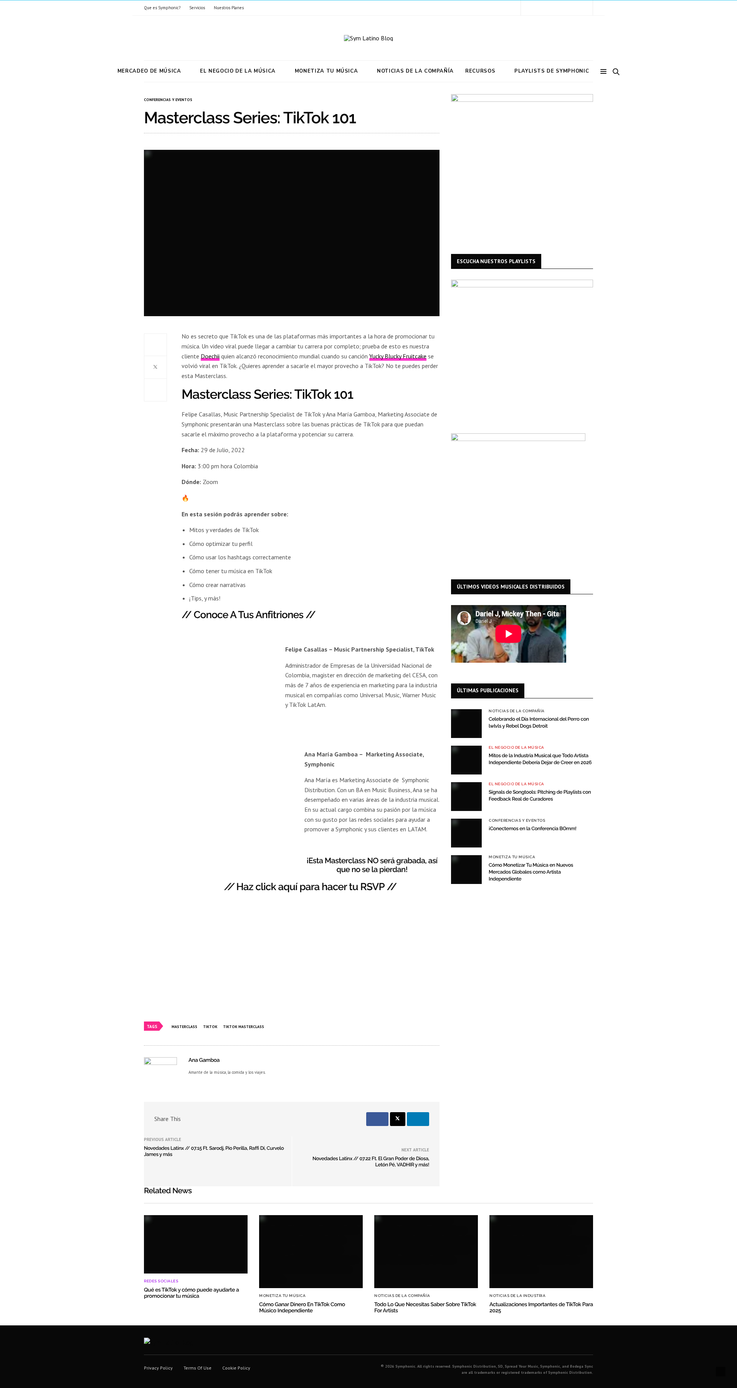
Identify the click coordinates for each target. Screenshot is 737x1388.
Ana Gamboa (204, 1060)
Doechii (210, 356)
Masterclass (184, 1026)
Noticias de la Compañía (415, 71)
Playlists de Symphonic (551, 71)
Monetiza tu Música (326, 71)
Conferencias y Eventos (168, 100)
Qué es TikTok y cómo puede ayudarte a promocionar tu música (191, 1293)
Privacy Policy (158, 1368)
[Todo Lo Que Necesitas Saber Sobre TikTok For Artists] (426, 1251)
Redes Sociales (161, 1281)
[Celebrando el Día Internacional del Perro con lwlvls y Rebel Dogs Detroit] (466, 723)
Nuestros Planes (229, 7)
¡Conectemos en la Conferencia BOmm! (533, 829)
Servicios (197, 7)
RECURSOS (480, 71)
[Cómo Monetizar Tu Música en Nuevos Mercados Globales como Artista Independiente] (466, 869)
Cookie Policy (236, 1368)
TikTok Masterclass (243, 1026)
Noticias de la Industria (517, 1296)
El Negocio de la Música (238, 71)
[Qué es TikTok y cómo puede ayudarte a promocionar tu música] (196, 1244)
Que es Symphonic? (162, 7)
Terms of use (197, 1368)
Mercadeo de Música (149, 71)
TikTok (210, 1026)
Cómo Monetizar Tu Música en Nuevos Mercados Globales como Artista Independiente (531, 872)
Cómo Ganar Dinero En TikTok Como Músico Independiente (302, 1308)
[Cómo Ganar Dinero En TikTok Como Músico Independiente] (311, 1251)
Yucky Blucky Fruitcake (397, 356)
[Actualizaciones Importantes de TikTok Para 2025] (541, 1251)
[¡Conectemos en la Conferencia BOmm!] (466, 833)
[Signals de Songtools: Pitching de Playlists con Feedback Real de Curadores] (466, 796)
